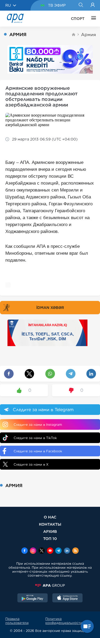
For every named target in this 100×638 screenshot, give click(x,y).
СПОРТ (78, 18)
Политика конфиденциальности (63, 621)
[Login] (93, 5)
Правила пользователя (17, 621)
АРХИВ (50, 531)
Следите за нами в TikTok (35, 438)
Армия (88, 34)
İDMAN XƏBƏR (50, 307)
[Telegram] (58, 551)
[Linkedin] (67, 551)
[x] (41, 551)
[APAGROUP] (50, 585)
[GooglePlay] (32, 598)
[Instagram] (33, 551)
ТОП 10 (50, 538)
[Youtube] (50, 551)
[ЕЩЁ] (92, 18)
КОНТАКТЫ (50, 524)
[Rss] (75, 551)
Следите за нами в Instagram (38, 425)
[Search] (80, 5)
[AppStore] (67, 598)
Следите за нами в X (31, 464)
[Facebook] (24, 551)
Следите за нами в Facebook (38, 451)
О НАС (50, 517)
